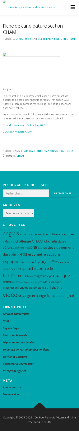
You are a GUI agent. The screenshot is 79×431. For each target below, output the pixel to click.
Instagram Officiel (14, 371)
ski (30, 287)
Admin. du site (12, 387)
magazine (40, 276)
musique (61, 275)
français (43, 261)
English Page (11, 328)
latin (66, 262)
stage (41, 287)
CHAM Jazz (28, 151)
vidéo (10, 295)
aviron (38, 234)
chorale (50, 241)
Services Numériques (16, 314)
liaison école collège (14, 269)
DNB (33, 247)
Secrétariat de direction (56, 39)
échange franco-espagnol (53, 295)
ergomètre (37, 254)
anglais (11, 233)
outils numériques (29, 282)
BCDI (6, 321)
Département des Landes (19, 342)
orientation (11, 281)
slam (35, 287)
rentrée (23, 287)
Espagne (54, 254)
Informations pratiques (55, 151)
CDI (13, 241)
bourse (47, 234)
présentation (10, 287)
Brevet (57, 234)
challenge (23, 241)
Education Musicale (15, 335)
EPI (17, 255)
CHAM (20, 155)
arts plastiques (27, 234)
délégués (42, 248)
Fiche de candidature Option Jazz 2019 (24, 125)
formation (27, 262)
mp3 (49, 276)
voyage (24, 295)
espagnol (12, 261)
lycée (30, 276)
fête (54, 261)
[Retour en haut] (39, 408)
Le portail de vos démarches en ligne (26, 349)
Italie (60, 262)
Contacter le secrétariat (18, 364)
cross (27, 248)
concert (19, 247)
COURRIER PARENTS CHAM (17, 131)
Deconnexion (11, 394)
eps (23, 254)
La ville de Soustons (15, 356)
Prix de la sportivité (50, 282)
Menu (72, 7)
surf (48, 287)
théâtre (57, 287)
